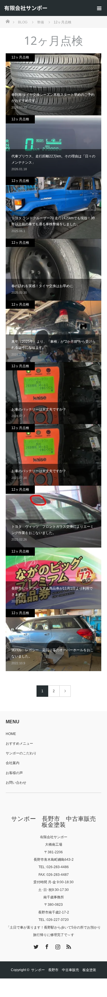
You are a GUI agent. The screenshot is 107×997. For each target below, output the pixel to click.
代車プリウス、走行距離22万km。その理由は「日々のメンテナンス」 (53, 159)
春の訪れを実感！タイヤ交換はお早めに (42, 286)
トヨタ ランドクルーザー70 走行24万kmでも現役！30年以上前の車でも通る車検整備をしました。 (53, 221)
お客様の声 (14, 773)
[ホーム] (7, 21)
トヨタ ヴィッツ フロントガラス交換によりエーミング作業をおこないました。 (52, 530)
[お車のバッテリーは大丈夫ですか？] (53, 393)
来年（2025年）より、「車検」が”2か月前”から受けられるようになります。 (53, 345)
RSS (68, 945)
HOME (11, 734)
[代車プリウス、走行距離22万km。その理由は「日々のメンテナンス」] (53, 146)
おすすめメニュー (19, 744)
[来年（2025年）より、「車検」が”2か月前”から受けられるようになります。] (53, 331)
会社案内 (12, 763)
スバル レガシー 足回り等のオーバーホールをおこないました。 (52, 653)
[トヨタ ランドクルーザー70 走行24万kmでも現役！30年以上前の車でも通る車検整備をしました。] (53, 208)
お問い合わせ (16, 783)
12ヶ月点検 (20, 57)
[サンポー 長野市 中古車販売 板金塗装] (25, 8)
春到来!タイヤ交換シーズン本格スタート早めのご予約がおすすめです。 (52, 98)
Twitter (35, 945)
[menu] (99, 8)
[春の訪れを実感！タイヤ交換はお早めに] (53, 270)
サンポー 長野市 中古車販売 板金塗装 (56, 822)
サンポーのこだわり (21, 753)
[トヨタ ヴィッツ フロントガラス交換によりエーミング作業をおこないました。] (53, 517)
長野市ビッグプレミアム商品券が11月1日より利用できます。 (52, 591)
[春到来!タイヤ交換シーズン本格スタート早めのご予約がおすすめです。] (53, 84)
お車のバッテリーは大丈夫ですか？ (38, 409)
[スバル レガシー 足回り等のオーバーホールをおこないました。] (53, 640)
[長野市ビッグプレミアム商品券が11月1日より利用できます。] (53, 578)
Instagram (57, 945)
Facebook (46, 945)
